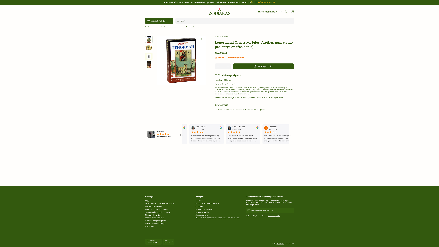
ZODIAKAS (280, 244)
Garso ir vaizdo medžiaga (155, 224)
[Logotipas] (219, 11)
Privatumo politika (202, 212)
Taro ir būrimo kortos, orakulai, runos (159, 203)
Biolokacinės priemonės (154, 206)
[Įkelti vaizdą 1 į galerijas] (149, 39)
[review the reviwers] (213, 128)
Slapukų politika (201, 215)
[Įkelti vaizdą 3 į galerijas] (149, 56)
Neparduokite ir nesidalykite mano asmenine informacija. (217, 218)
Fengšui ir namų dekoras (154, 218)
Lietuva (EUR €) (152, 243)
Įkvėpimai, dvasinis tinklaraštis (207, 203)
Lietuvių (167, 243)
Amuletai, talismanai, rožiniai (156, 209)
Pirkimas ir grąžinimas (204, 209)
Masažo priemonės (152, 215)
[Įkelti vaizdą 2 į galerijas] (149, 48)
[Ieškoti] (177, 21)
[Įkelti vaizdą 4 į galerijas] (149, 64)
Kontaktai (199, 206)
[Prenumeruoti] (291, 210)
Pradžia (147, 27)
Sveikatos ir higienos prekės (155, 221)
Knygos (148, 200)
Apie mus (199, 200)
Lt (281, 12)
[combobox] (234, 21)
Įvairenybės (149, 226)
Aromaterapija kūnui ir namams (157, 212)
